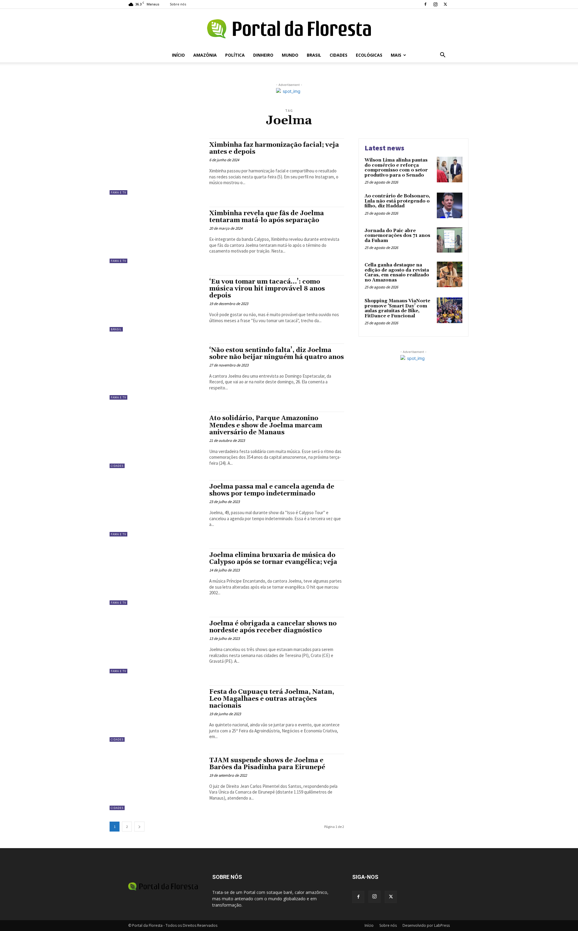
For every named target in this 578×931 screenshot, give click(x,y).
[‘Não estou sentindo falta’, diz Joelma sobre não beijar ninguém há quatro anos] (156, 372)
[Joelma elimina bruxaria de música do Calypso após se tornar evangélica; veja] (156, 577)
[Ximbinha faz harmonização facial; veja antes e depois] (156, 166)
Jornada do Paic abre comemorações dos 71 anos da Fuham (397, 236)
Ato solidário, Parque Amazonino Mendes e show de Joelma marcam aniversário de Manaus (265, 425)
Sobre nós (178, 4)
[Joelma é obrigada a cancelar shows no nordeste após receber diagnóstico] (156, 645)
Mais (396, 55)
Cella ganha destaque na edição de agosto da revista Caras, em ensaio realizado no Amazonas (397, 272)
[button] (442, 55)
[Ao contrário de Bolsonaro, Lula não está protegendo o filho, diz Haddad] (449, 205)
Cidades (338, 55)
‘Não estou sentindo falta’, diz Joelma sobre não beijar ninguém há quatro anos (276, 353)
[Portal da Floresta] (289, 28)
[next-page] (139, 827)
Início (178, 55)
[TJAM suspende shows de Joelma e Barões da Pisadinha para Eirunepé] (156, 782)
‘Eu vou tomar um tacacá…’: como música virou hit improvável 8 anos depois (267, 289)
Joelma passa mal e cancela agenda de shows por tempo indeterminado (271, 490)
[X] (445, 4)
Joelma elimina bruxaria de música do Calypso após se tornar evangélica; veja (273, 558)
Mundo (290, 55)
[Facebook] (425, 4)
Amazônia (205, 55)
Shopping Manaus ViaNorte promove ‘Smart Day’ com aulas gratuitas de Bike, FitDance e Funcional (397, 308)
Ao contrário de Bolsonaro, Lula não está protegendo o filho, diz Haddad (397, 201)
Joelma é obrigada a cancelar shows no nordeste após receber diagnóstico (273, 627)
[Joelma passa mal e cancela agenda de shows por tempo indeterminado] (156, 508)
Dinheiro (263, 55)
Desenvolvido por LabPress (426, 925)
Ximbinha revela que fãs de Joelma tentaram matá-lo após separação (266, 216)
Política (235, 55)
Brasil (314, 55)
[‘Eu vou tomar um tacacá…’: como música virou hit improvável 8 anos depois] (156, 303)
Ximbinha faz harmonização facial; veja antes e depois (274, 148)
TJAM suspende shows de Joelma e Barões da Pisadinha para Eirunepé (267, 763)
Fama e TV (118, 192)
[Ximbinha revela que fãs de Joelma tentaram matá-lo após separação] (156, 235)
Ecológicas (369, 55)
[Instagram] (435, 4)
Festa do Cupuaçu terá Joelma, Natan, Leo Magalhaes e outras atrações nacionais (271, 699)
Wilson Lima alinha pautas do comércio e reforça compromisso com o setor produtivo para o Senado (396, 167)
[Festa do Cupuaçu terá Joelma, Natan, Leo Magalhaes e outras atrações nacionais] (156, 713)
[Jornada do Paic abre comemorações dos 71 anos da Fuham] (449, 240)
